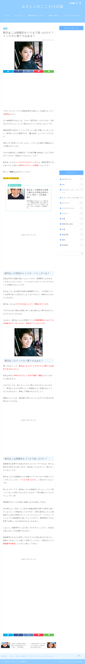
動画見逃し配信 (72, 224)
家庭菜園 (72, 234)
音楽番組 (72, 245)
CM (72, 184)
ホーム (7, 15)
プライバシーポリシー (72, 15)
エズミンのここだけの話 (42, 6)
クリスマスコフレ (72, 208)
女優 (5, 28)
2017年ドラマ (72, 179)
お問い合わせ (53, 15)
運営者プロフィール (35, 15)
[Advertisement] (28, 91)
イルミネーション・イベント (72, 191)
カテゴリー (19, 15)
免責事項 (22, 661)
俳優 (72, 219)
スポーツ (72, 213)
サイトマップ (10, 20)
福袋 (72, 240)
